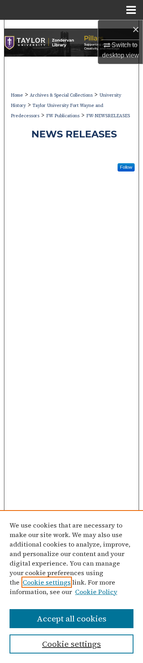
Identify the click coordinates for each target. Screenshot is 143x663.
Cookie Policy (96, 591)
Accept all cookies (71, 618)
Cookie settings (47, 582)
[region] (71, 586)
